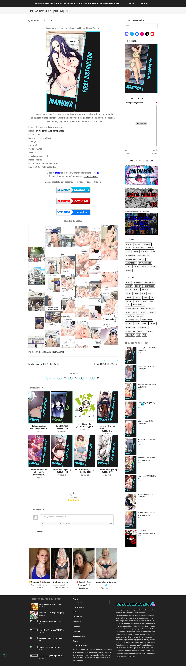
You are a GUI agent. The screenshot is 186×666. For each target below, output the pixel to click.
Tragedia (149, 331)
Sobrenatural (130, 327)
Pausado (153, 267)
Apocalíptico (138, 282)
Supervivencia (130, 331)
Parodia (152, 312)
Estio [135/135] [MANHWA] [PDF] (62, 427)
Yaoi (138, 335)
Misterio (143, 312)
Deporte (128, 293)
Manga (153, 252)
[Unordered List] (57, 523)
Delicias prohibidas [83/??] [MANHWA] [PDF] (39, 427)
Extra (128, 252)
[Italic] (45, 523)
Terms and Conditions (79, 636)
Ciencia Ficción (149, 286)
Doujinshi (150, 248)
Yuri (144, 335)
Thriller (140, 331)
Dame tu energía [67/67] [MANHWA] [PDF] (62, 470)
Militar (135, 312)
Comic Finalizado (138, 248)
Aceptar (131, 3)
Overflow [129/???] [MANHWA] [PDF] (49, 647)
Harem (44, 352)
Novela (137, 267)
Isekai (144, 301)
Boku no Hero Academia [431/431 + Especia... (51, 621)
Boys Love (138, 286)
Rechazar (144, 3)
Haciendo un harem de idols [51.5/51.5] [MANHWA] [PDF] (39, 472)
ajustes (116, 3)
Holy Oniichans (40, 130)
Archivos (75, 599)
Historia (128, 301)
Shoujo (144, 324)
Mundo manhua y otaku (56, 130)
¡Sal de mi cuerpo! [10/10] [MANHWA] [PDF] (107, 470)
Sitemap (75, 641)
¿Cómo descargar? (91, 176)
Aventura (129, 286)
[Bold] (42, 523)
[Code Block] (63, 523)
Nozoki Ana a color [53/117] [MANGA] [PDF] (84, 425)
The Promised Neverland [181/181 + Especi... (51, 638)
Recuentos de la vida (132, 320)
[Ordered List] (54, 523)
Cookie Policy (76, 626)
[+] (72, 523)
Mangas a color (131, 259)
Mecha (128, 312)
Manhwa (46, 21)
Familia (150, 293)
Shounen (152, 324)
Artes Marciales (150, 282)
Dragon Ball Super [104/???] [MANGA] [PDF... (51, 656)
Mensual (128, 267)
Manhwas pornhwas (52, 352)
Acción (128, 282)
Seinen (137, 324)
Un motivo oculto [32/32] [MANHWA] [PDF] (84, 470)
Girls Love (138, 297)
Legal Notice (76, 631)
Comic (128, 248)
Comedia (128, 290)
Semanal (128, 270)
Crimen (136, 290)
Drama (36, 352)
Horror (137, 301)
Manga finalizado (143, 255)
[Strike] (51, 523)
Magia (127, 305)
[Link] (66, 523)
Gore (145, 297)
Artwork (137, 244)
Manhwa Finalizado (57, 21)
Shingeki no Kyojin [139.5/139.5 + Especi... (50, 604)
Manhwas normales (132, 308)
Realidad (139, 316)
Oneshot (144, 267)
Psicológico (130, 316)
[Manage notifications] (4, 655)
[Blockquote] (60, 523)
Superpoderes (142, 327)
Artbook (128, 244)
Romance (61, 352)
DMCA (75, 612)
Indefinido (144, 252)
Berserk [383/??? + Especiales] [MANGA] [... (51, 630)
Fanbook (135, 252)
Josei (151, 301)
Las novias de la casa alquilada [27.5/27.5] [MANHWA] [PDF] (107, 428)
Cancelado (147, 244)
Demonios (145, 290)
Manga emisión (130, 255)
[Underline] (48, 523)
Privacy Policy (77, 621)
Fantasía (128, 297)
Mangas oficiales (138, 305)
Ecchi (40, 352)
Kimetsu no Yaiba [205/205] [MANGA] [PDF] (51, 613)
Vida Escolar (130, 335)
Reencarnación (147, 320)
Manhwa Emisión (131, 263)
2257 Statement (77, 617)
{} (69, 523)
